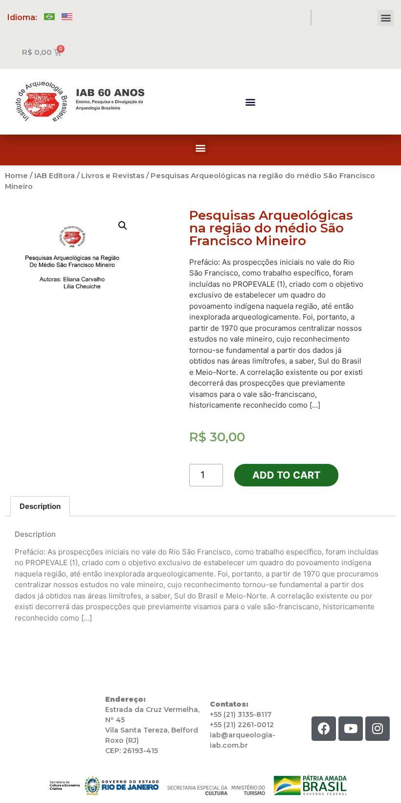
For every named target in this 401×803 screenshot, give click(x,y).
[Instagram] (377, 728)
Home (16, 175)
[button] (386, 18)
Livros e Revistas (112, 175)
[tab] (40, 506)
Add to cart (286, 475)
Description (40, 506)
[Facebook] (324, 728)
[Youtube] (350, 728)
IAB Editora (54, 175)
